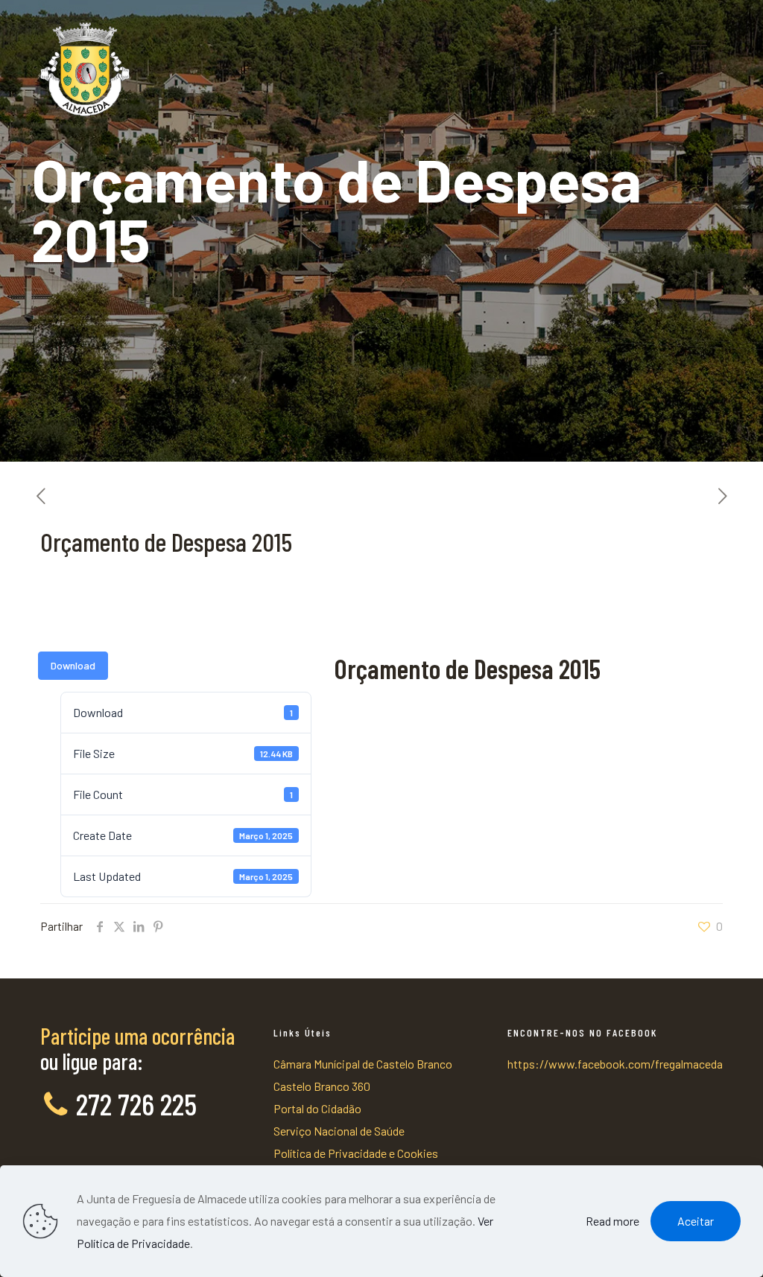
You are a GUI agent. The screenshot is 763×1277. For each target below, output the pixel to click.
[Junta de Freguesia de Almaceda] (85, 44)
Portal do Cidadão (317, 1108)
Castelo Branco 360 (321, 1086)
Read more (612, 1221)
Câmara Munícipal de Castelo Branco (362, 1064)
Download (73, 665)
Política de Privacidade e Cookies (355, 1153)
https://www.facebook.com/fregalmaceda (615, 1064)
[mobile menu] (699, 44)
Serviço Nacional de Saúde (339, 1131)
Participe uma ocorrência (137, 1035)
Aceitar (695, 1221)
